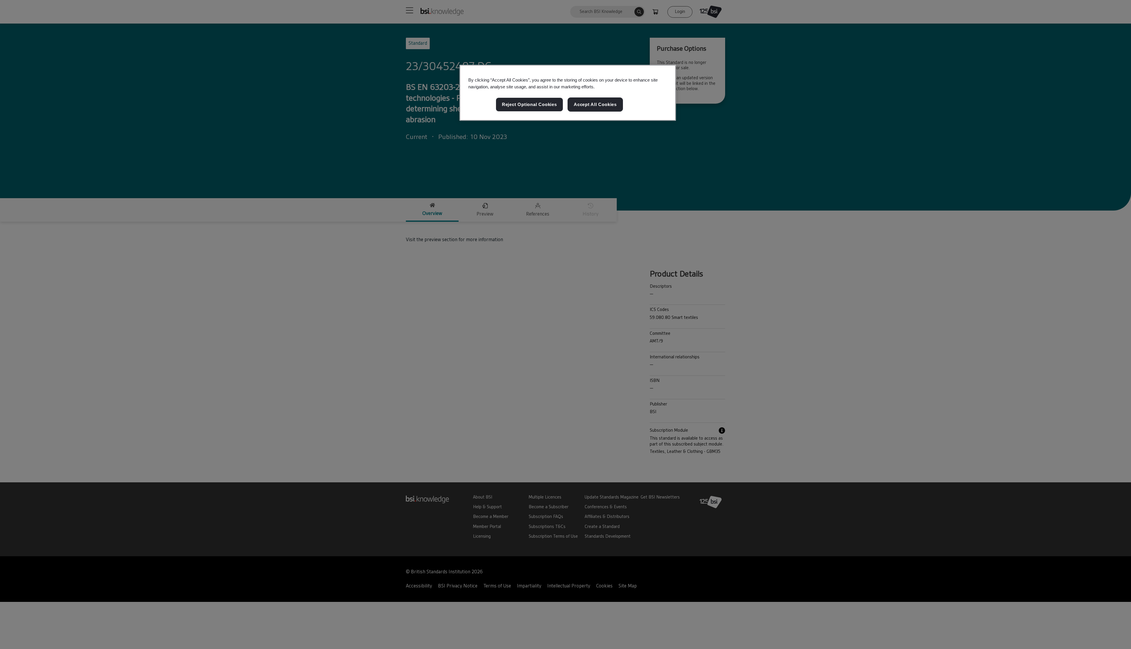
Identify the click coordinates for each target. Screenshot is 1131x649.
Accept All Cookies (595, 104)
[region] (567, 93)
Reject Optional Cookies (529, 104)
